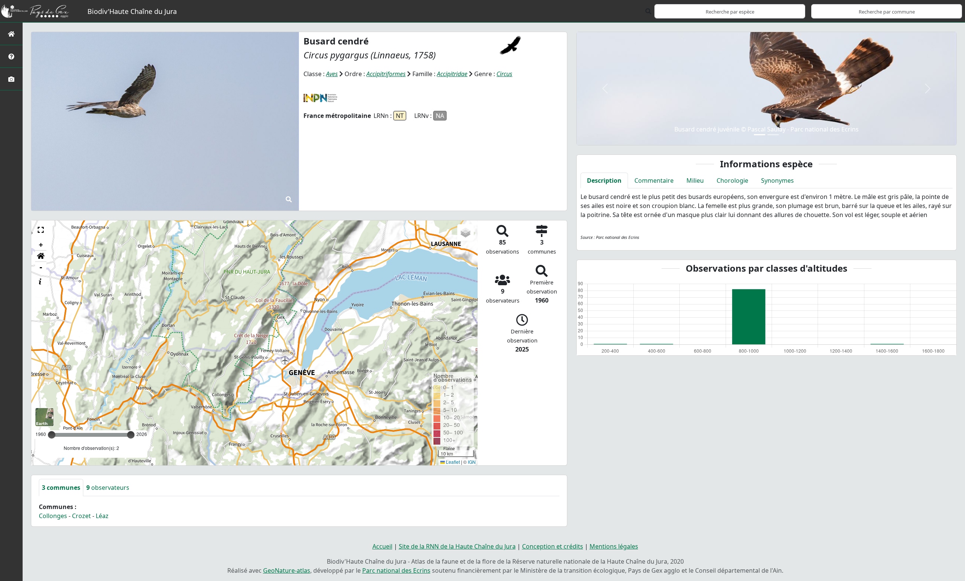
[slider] (131, 435)
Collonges (53, 516)
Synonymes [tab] (777, 180)
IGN (472, 462)
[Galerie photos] (11, 79)
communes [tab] (61, 487)
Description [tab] (604, 180)
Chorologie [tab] (732, 180)
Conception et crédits (552, 546)
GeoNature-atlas (286, 570)
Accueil (382, 546)
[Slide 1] (759, 134)
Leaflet (452, 462)
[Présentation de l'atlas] (11, 56)
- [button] (41, 267)
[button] (40, 229)
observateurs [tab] (107, 487)
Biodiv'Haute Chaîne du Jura (132, 11)
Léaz (102, 516)
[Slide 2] (773, 134)
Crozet (81, 516)
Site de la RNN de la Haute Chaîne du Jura (457, 546)
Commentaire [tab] (654, 180)
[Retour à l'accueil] (11, 34)
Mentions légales (614, 546)
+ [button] (41, 245)
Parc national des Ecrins (396, 570)
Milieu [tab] (695, 180)
